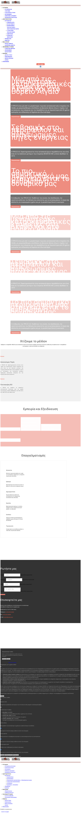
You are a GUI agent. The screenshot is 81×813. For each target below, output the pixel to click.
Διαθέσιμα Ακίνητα (10, 45)
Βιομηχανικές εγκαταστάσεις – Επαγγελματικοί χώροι (13, 27)
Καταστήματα (10, 24)
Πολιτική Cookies (12, 662)
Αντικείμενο (8, 14)
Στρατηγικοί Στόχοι (10, 12)
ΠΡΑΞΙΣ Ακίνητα (9, 43)
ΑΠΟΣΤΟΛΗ (3, 594)
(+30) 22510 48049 (7, 614)
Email (1, 584)
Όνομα (2, 575)
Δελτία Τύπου (8, 55)
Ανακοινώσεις (8, 56)
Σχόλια (2, 591)
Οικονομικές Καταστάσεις (11, 797)
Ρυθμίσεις (4, 658)
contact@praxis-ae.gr (8, 617)
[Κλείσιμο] (0, 666)
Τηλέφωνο (3, 579)
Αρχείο (6, 60)
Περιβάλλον (8, 38)
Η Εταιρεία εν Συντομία (10, 766)
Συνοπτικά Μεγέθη (10, 48)
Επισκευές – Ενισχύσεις (12, 784)
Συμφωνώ (8, 658)
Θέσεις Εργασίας (9, 58)
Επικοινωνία (6, 61)
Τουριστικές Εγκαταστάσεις (13, 781)
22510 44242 (40, 64)
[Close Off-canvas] (40, 762)
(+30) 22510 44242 (10, 612)
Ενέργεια (7, 40)
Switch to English (5, 811)
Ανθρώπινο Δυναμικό (10, 15)
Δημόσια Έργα (10, 22)
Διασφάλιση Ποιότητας (11, 17)
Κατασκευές (8, 20)
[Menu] (40, 5)
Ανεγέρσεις (10, 33)
